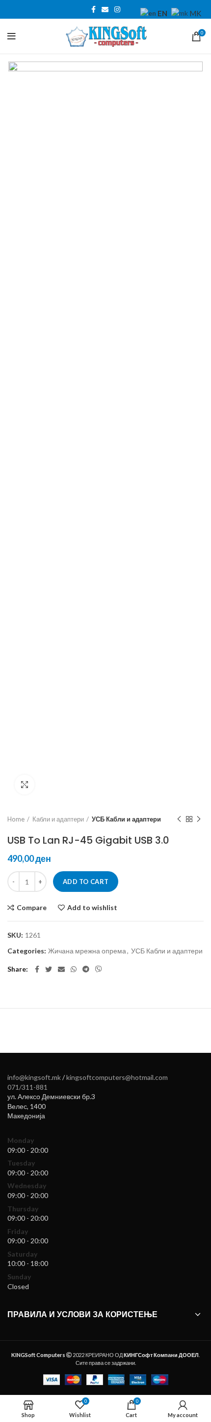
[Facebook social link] (93, 9)
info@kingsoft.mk (34, 1077)
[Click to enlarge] (24, 784)
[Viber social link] (98, 969)
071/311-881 (27, 1087)
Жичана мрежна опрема (87, 951)
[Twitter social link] (48, 969)
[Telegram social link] (85, 969)
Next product (199, 819)
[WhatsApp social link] (73, 969)
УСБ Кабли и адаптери (126, 819)
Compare (32, 907)
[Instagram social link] (117, 9)
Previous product (179, 819)
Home (16, 819)
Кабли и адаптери (58, 819)
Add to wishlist (92, 907)
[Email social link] (105, 9)
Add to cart (85, 881)
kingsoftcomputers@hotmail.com (117, 1077)
